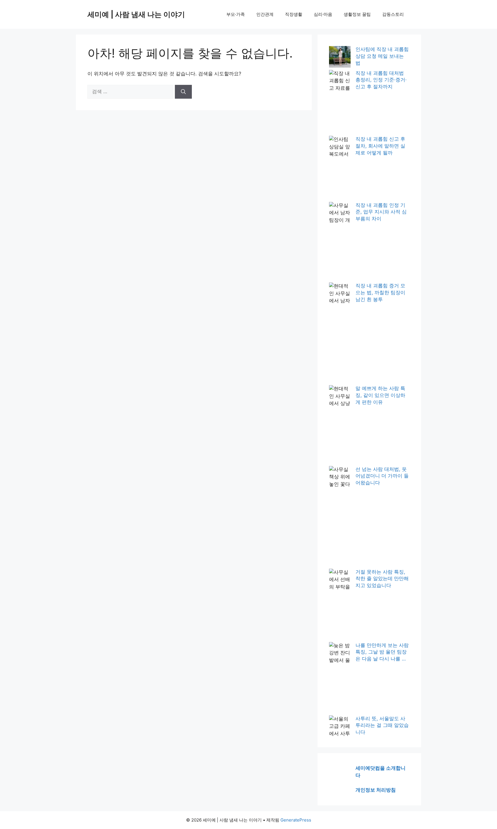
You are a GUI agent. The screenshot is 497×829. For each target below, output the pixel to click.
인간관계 (265, 14)
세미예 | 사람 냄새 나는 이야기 (136, 14)
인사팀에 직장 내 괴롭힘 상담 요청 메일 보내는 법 (382, 56)
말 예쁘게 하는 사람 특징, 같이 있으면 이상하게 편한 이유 (380, 395)
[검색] (183, 92)
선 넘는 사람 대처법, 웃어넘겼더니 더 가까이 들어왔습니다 (382, 476)
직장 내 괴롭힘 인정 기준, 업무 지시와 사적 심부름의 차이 (381, 212)
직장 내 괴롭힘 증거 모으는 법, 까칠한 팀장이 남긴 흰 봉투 (380, 292)
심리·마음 (323, 14)
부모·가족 (235, 14)
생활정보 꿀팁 (357, 14)
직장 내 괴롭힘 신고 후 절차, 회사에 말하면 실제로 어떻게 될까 (380, 146)
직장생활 (293, 14)
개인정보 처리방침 (375, 790)
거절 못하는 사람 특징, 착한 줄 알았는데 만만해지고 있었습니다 (382, 579)
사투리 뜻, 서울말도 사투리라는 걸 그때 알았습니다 (382, 725)
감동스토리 (393, 14)
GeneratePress (295, 820)
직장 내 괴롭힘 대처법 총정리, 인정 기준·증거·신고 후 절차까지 (381, 80)
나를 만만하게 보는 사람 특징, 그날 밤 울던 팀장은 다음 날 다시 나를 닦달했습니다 (382, 652)
